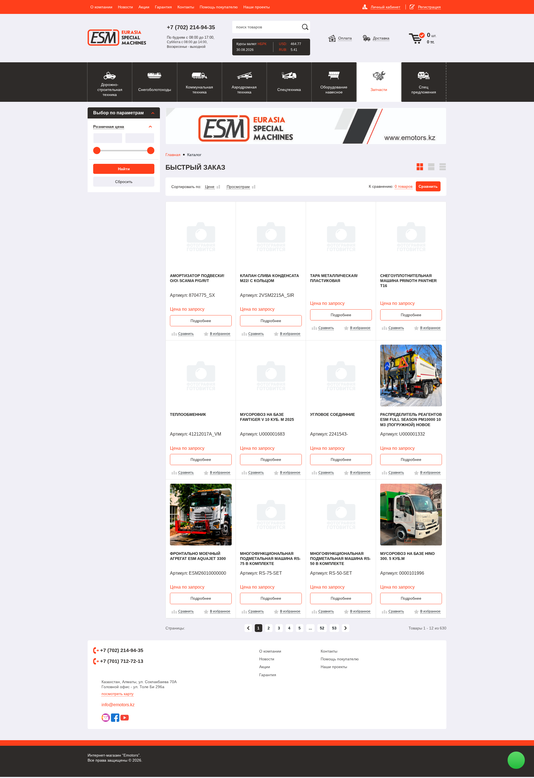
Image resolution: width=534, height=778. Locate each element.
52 (322, 628)
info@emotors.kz (118, 704)
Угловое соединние (332, 414)
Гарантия (267, 675)
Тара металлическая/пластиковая (334, 278)
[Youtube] (124, 717)
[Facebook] (115, 717)
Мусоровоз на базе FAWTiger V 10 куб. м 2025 (267, 417)
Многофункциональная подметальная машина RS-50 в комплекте (340, 558)
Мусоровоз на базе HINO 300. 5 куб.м (407, 556)
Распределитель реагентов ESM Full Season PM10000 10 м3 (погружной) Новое (411, 419)
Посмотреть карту (118, 693)
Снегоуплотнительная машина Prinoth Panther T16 (408, 280)
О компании (270, 651)
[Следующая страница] (345, 628)
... (310, 628)
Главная (173, 154)
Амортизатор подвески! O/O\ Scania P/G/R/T (197, 278)
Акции (264, 667)
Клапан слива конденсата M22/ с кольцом (269, 278)
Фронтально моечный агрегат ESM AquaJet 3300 (198, 556)
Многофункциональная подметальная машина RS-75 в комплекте (270, 558)
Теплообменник (188, 414)
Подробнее (201, 320)
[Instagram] (106, 717)
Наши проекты (334, 667)
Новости (266, 659)
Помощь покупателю (340, 659)
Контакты (329, 651)
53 (334, 628)
